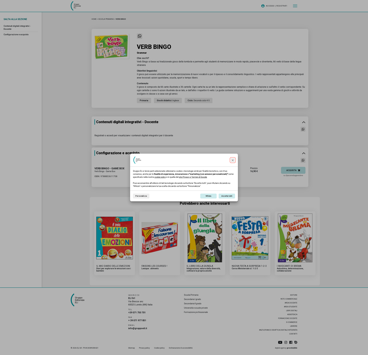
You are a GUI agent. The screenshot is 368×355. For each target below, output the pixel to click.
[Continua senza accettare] (232, 160)
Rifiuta (208, 196)
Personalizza (141, 196)
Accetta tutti (226, 196)
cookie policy (160, 177)
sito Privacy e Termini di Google (193, 177)
